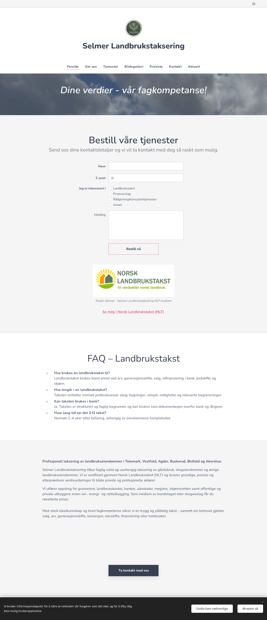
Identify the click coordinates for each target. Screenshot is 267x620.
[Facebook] (253, 4)
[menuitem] (74, 67)
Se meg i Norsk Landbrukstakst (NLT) (133, 311)
